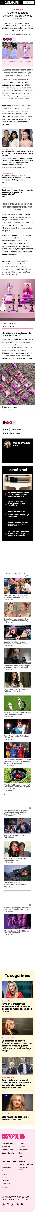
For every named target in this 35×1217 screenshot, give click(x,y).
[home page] (11, 2)
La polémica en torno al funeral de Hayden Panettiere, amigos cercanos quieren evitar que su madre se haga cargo (17, 1045)
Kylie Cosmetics (21, 116)
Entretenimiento (17, 10)
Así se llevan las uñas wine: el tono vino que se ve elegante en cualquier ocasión (18, 534)
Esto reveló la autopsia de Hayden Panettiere (15, 1118)
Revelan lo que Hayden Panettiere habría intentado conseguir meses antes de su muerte (17, 1007)
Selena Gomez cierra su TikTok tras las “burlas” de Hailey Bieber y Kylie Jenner (17, 153)
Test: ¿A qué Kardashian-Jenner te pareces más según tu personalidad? (17, 192)
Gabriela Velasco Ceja (23, 34)
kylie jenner (17, 429)
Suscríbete (29, 2)
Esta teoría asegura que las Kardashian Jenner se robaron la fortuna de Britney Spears (16, 178)
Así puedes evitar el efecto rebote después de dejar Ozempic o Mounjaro (18, 494)
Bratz (5, 429)
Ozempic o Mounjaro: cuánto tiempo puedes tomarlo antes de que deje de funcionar (18, 513)
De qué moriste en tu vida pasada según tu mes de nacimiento (18, 524)
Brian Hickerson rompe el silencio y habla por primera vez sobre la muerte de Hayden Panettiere (16, 1084)
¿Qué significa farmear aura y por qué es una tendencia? (17, 503)
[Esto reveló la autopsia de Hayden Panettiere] (17, 1102)
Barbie (14, 243)
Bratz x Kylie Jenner (12, 433)
